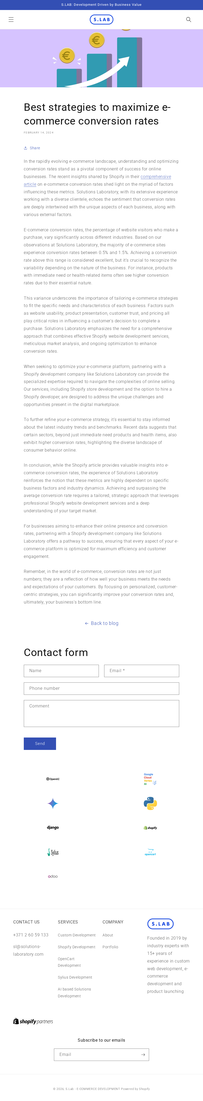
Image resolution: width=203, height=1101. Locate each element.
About (108, 935)
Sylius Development (75, 977)
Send (40, 743)
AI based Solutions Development (74, 992)
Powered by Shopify (135, 1089)
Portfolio (110, 947)
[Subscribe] (143, 1055)
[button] (11, 19)
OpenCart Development (69, 962)
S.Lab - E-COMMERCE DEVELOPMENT (93, 1089)
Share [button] (35, 148)
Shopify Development (76, 947)
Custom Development (77, 935)
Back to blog (104, 623)
